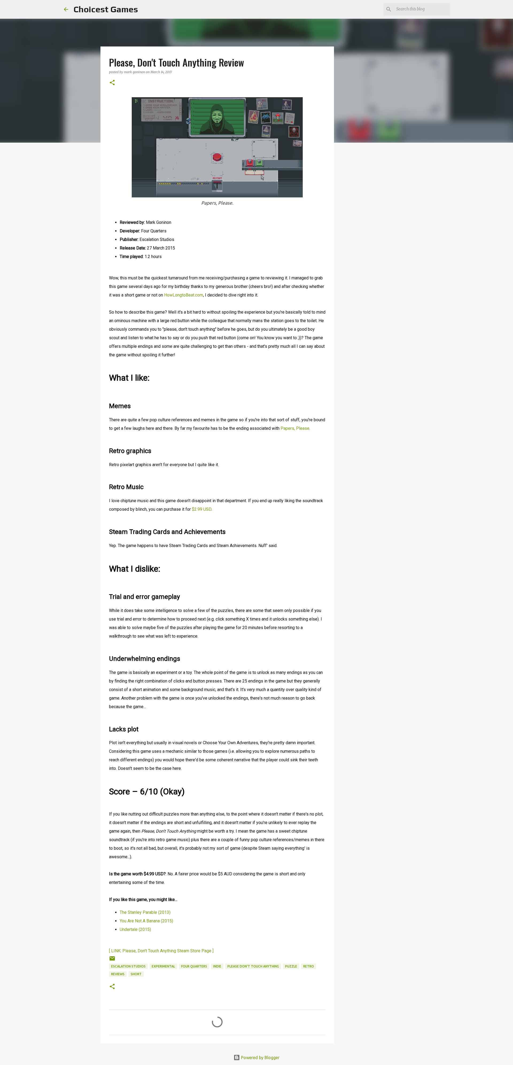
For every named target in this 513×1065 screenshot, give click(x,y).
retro (308, 966)
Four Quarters (194, 966)
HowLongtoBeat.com (183, 295)
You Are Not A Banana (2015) (146, 920)
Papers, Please (295, 428)
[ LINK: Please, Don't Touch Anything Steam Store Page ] (161, 950)
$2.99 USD (201, 509)
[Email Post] (112, 960)
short (136, 974)
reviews (118, 974)
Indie (217, 966)
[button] (112, 83)
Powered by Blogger (259, 1057)
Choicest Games (105, 9)
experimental (163, 966)
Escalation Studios (128, 966)
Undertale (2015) (135, 929)
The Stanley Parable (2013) (145, 912)
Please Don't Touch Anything (253, 966)
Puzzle (291, 966)
